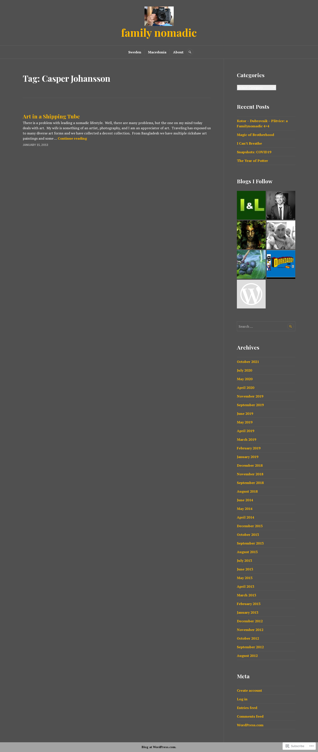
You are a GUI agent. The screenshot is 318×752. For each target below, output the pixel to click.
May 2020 (244, 379)
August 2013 (247, 551)
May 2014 (244, 508)
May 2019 (244, 422)
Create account (249, 690)
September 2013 (250, 543)
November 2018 (250, 474)
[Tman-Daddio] (281, 234)
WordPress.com (250, 725)
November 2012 (250, 629)
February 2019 (248, 448)
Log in (242, 699)
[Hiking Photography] (281, 205)
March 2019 (246, 439)
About (178, 52)
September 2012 (250, 647)
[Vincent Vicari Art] (251, 294)
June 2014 (245, 500)
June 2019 (245, 413)
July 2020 (244, 370)
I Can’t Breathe (249, 143)
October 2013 (248, 534)
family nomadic (159, 32)
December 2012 (250, 621)
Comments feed (250, 716)
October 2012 (248, 638)
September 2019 (250, 404)
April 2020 (245, 387)
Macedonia (157, 52)
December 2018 (250, 465)
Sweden (134, 52)
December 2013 (250, 526)
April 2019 (245, 430)
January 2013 (247, 612)
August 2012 (247, 655)
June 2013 (245, 569)
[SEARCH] (190, 52)
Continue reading (72, 138)
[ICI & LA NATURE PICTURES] (251, 205)
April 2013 (245, 586)
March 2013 (246, 595)
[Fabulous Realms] (251, 234)
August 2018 (247, 491)
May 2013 (244, 577)
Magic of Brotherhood (255, 134)
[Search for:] (266, 326)
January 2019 (247, 456)
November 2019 (250, 396)
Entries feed (247, 707)
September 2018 (250, 482)
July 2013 (244, 560)
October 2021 (248, 361)
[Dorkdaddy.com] (281, 264)
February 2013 (248, 603)
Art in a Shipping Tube (51, 116)
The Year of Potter (252, 160)
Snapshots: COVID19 (254, 152)
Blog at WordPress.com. (159, 747)
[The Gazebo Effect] (251, 264)
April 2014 (245, 517)
